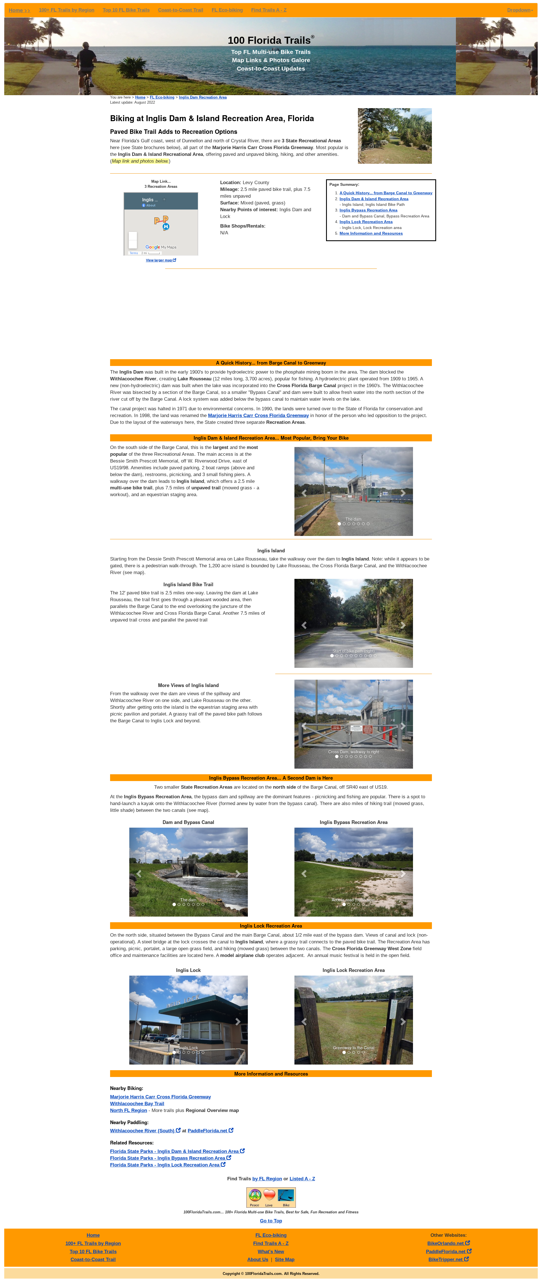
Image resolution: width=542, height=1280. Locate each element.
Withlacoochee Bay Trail (137, 1103)
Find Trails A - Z (269, 10)
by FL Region (267, 1178)
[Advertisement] (271, 314)
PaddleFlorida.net (208, 1130)
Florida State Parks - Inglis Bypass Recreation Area (168, 1158)
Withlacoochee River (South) (143, 1130)
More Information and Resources (371, 233)
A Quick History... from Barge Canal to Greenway (386, 193)
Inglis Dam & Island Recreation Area (374, 199)
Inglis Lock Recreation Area (366, 221)
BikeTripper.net (446, 1259)
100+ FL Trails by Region (66, 10)
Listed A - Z (302, 1178)
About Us (257, 1259)
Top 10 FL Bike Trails (126, 10)
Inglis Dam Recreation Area (203, 97)
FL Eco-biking (227, 10)
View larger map (159, 260)
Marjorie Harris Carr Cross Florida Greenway (258, 415)
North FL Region (128, 1110)
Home (140, 97)
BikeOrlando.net (446, 1243)
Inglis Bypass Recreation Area (368, 210)
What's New (271, 1251)
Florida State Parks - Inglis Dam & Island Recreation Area (175, 1151)
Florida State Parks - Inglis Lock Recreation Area (165, 1165)
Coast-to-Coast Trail (180, 10)
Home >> (19, 10)
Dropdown (518, 10)
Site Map (284, 1259)
